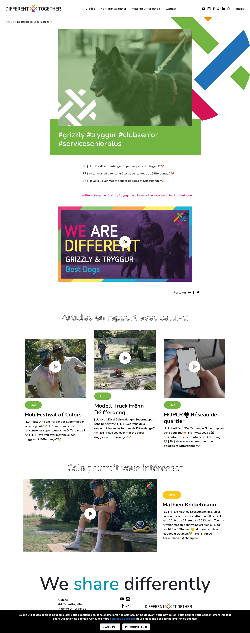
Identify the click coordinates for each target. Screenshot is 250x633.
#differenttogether (113, 9)
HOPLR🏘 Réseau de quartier (190, 418)
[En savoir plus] (90, 516)
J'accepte (110, 627)
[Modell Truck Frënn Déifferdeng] (125, 360)
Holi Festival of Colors (53, 414)
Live (33, 405)
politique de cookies (123, 618)
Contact (171, 9)
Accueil (10, 22)
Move (172, 495)
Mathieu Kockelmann (189, 504)
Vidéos (90, 9)
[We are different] (33, 8)
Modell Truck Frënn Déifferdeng (119, 409)
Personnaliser (136, 627)
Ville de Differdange (146, 9)
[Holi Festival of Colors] (55, 369)
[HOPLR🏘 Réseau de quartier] (194, 369)
